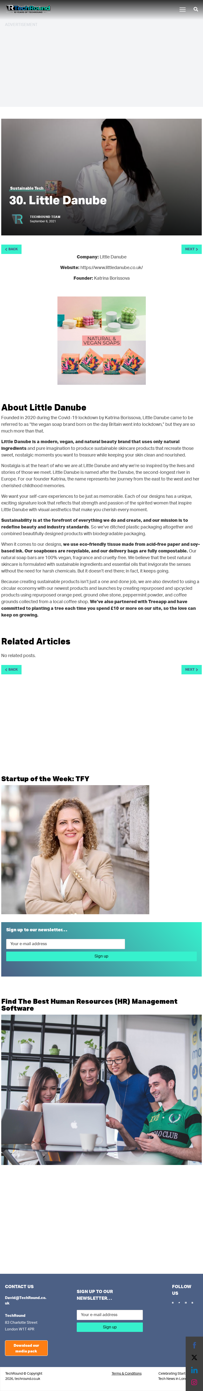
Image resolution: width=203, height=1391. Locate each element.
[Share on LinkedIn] (194, 1370)
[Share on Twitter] (194, 1357)
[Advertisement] (101, 66)
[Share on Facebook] (194, 1345)
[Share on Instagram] (194, 1382)
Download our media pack (26, 1348)
